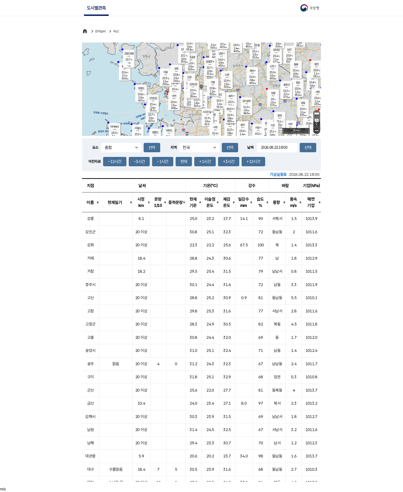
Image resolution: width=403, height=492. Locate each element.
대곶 (165, 72)
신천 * (273, 66)
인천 (174, 96)
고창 (90, 311)
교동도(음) (129, 53)
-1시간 (162, 161)
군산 (90, 390)
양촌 (176, 68)
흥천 (280, 115)
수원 (215, 127)
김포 (189, 77)
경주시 (90, 284)
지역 (173, 147)
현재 (184, 161)
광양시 (90, 350)
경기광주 (246, 101)
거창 (90, 271)
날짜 (250, 147)
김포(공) (193, 84)
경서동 (175, 83)
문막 (309, 117)
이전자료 (94, 161)
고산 (90, 297)
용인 (242, 125)
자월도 (138, 128)
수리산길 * (208, 112)
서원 (317, 92)
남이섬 (276, 50)
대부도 (169, 130)
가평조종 (255, 45)
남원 (90, 429)
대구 (90, 469)
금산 (90, 403)
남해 (90, 443)
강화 (90, 245)
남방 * (221, 53)
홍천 (316, 64)
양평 (273, 93)
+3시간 (229, 161)
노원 (227, 74)
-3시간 (139, 161)
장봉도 (141, 88)
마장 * (258, 127)
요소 (95, 147)
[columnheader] (90, 202)
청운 (298, 82)
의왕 (213, 114)
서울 (213, 82)
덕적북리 (114, 126)
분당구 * (230, 109)
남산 (289, 49)
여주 (290, 124)
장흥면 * (210, 61)
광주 (90, 363)
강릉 (90, 218)
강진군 (90, 232)
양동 (303, 103)
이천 (273, 125)
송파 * (231, 96)
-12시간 (115, 161)
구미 (90, 377)
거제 (90, 258)
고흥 (90, 337)
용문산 (286, 84)
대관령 (90, 456)
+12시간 (253, 161)
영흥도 (155, 132)
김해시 (90, 416)
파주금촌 (191, 57)
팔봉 (296, 64)
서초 (220, 94)
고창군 (90, 324)
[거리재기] (316, 113)
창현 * (252, 70)
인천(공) (153, 98)
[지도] (316, 120)
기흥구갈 (230, 123)
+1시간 (205, 161)
